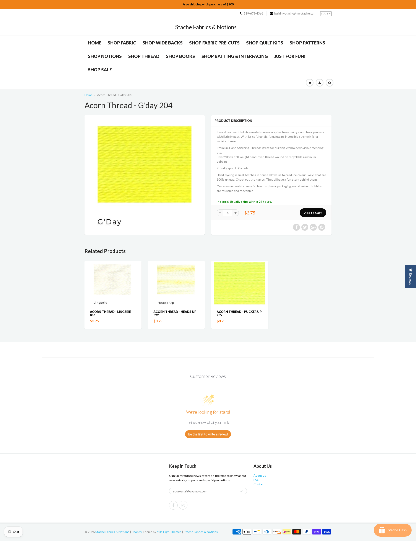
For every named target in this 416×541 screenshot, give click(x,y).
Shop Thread (143, 56)
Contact (259, 484)
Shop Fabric (122, 42)
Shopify (137, 532)
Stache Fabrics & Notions (206, 27)
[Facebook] (173, 505)
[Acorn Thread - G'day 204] (144, 174)
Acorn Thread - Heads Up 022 (175, 313)
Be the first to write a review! (208, 434)
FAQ (257, 480)
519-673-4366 (253, 13)
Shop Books (180, 56)
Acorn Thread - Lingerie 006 (110, 313)
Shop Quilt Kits (264, 42)
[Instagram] (183, 505)
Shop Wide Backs (163, 42)
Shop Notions (105, 56)
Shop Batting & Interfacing (235, 56)
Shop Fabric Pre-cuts (214, 42)
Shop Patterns (307, 42)
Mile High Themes (169, 532)
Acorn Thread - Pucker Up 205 (239, 313)
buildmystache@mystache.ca (294, 13)
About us (260, 475)
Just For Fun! (290, 56)
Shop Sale (100, 69)
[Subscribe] (241, 491)
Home (94, 42)
